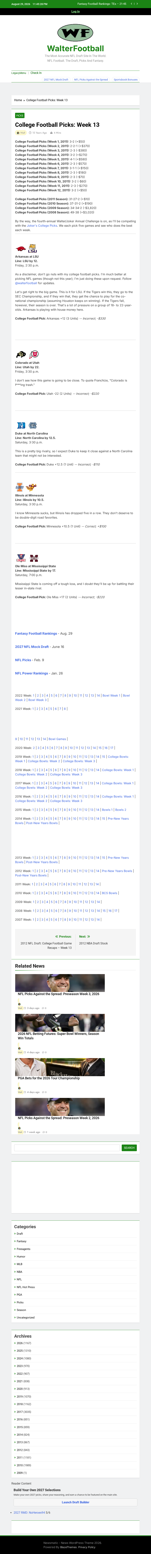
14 (98, 695)
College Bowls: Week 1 (118, 770)
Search (129, 1148)
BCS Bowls (109, 893)
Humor (21, 1256)
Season (21, 1310)
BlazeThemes (68, 1547)
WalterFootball (75, 48)
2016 (20, 1419)
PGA (19, 1294)
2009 (20, 1473)
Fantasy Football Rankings (36, 633)
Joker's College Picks (42, 225)
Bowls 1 (107, 810)
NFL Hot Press (26, 1287)
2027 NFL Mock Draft (56, 79)
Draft (20, 1233)
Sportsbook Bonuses (126, 79)
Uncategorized (25, 1317)
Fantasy (21, 1241)
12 (86, 695)
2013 (20, 1442)
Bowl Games (57, 739)
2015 (20, 1427)
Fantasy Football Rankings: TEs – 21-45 (102, 4)
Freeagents (23, 1249)
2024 (20, 1358)
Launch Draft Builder (75, 1502)
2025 (20, 1350)
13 (92, 695)
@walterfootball (26, 283)
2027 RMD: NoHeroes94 (30, 1512)
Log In (75, 11)
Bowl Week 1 (111, 695)
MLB (19, 1264)
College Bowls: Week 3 (79, 761)
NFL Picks (23, 660)
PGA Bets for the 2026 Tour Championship (49, 1078)
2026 (20, 1343)
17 (111, 748)
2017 (20, 1412)
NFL (19, 1279)
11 (81, 695)
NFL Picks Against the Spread (91, 79)
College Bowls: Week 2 (44, 761)
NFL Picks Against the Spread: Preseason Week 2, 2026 (58, 1118)
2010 (20, 1465)
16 (106, 748)
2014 (20, 1434)
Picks (19, 115)
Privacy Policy (86, 1547)
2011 (20, 1457)
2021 (20, 1381)
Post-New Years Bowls (42, 823)
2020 (20, 1389)
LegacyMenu (18, 73)
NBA (19, 1272)
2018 (20, 1404)
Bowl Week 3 (37, 700)
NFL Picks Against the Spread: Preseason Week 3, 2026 (58, 994)
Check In (36, 73)
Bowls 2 (120, 810)
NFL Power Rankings (31, 673)
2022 (20, 1373)
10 (75, 695)
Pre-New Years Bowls (117, 871)
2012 (20, 1450)
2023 (20, 1366)
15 (100, 748)
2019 (20, 1396)
